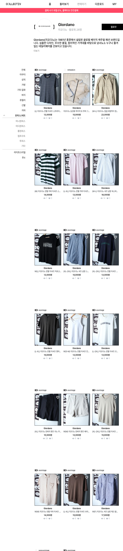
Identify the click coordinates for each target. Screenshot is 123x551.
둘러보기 (64, 4)
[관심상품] (58, 77)
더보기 (36, 50)
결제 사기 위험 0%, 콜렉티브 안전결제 (61, 10)
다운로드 (99, 4)
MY (114, 4)
